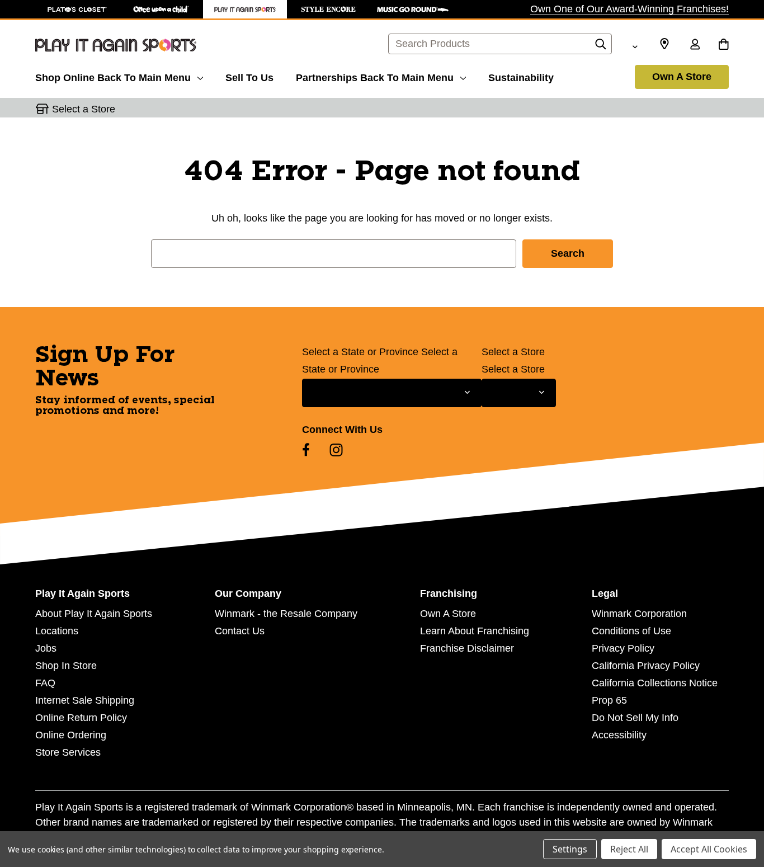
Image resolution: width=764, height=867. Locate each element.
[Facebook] (306, 449)
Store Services (68, 752)
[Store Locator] (664, 44)
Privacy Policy (623, 648)
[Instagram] (336, 449)
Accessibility (619, 735)
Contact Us (240, 631)
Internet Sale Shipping (84, 700)
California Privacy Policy (646, 665)
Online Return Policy (81, 717)
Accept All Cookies (709, 849)
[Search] (601, 46)
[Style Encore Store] (329, 9)
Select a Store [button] (83, 109)
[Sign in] (694, 45)
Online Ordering (70, 735)
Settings (570, 849)
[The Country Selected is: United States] (635, 45)
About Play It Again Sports (93, 613)
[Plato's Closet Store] (77, 9)
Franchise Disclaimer (467, 648)
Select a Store (513, 351)
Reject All (629, 849)
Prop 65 (609, 700)
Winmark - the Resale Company (286, 613)
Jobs (45, 648)
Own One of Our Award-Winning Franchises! (629, 9)
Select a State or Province (360, 351)
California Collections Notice (655, 683)
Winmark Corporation (639, 613)
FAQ (45, 683)
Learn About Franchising (474, 631)
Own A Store (681, 76)
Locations (56, 631)
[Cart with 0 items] (723, 45)
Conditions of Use (631, 631)
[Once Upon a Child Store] (161, 9)
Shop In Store (66, 665)
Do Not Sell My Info (635, 717)
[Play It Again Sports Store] (245, 9)
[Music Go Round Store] (413, 9)
